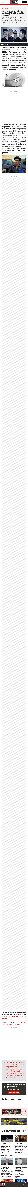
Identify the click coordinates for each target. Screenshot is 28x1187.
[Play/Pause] (25, 1184)
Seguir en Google (14, 1092)
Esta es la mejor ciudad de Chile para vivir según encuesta (15, 1064)
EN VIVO (24, 2)
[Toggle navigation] (3, 2)
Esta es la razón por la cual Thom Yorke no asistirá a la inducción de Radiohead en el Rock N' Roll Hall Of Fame (15, 1073)
